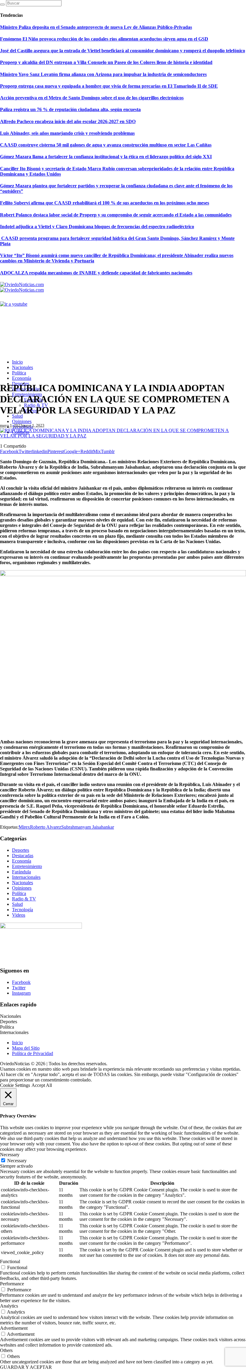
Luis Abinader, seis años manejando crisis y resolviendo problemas (67, 133)
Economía (21, 860)
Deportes (20, 850)
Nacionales (22, 882)
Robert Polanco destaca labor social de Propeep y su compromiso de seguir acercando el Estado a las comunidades (116, 214)
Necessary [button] (10, 1154)
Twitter (19, 987)
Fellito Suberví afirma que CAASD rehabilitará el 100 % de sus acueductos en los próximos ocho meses (104, 202)
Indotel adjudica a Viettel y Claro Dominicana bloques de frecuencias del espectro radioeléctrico (97, 226)
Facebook (21, 982)
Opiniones (22, 888)
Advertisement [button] (14, 1328)
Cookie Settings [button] (15, 1085)
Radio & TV (24, 898)
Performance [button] (12, 1283)
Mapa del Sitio (26, 1048)
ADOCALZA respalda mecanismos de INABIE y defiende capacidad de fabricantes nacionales (96, 272)
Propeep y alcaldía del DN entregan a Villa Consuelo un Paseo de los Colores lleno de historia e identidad (106, 62)
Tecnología (22, 909)
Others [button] (6, 1350)
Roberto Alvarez (45, 827)
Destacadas (22, 855)
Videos (18, 915)
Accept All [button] (42, 1085)
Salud (17, 904)
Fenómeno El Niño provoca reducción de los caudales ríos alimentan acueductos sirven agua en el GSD (104, 38)
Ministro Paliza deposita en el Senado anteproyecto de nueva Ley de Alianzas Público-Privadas (96, 27)
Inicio (17, 1042)
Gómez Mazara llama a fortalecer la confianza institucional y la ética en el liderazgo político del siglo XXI (106, 156)
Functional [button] (10, 1261)
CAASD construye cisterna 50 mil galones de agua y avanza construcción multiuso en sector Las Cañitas (106, 144)
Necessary (17, 1160)
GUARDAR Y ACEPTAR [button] (26, 1367)
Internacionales (26, 877)
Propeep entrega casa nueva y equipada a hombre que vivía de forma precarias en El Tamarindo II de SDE (109, 86)
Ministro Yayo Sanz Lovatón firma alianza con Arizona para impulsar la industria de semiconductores (103, 74)
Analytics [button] (9, 1305)
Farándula (21, 871)
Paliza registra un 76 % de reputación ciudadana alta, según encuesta (70, 109)
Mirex (24, 827)
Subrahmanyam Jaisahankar (87, 827)
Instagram (21, 993)
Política (19, 893)
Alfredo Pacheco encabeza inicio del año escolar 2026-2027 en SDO (68, 121)
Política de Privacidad (32, 1053)
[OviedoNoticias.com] (22, 287)
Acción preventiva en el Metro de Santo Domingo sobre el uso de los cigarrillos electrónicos (92, 97)
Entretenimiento (27, 866)
